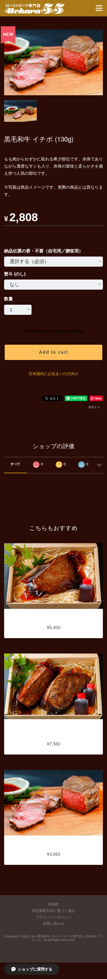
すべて (15, 464)
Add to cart (53, 352)
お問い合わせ (53, 924)
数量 (8, 298)
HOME (53, 904)
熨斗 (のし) (15, 274)
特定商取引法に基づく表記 (53, 911)
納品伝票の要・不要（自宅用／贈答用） (43, 251)
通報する (94, 407)
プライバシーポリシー (53, 917)
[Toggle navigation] (99, 8)
